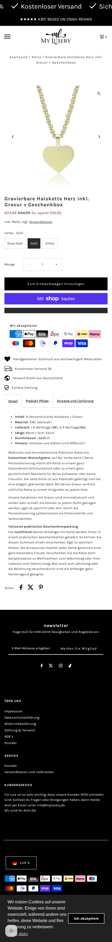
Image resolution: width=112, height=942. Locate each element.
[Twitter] (51, 666)
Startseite (19, 57)
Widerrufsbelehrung (20, 724)
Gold (34, 243)
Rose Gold (15, 243)
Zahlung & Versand (19, 730)
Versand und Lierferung (75, 401)
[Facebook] (42, 666)
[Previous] (13, 136)
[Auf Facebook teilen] (21, 588)
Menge (9, 264)
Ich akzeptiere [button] (86, 918)
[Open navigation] (20, 36)
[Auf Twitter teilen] (31, 588)
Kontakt (10, 743)
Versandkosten (40, 222)
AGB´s (8, 736)
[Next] (99, 136)
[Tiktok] (70, 666)
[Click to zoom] (99, 94)
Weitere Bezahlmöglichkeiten (56, 310)
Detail (13, 401)
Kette (36, 57)
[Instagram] (61, 666)
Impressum (13, 711)
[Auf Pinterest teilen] (41, 588)
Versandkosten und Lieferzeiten (29, 772)
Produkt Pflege (37, 401)
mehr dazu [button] (18, 934)
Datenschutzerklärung (21, 717)
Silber (50, 243)
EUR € (25, 863)
